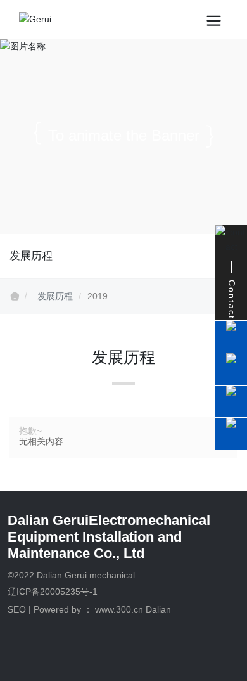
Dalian (158, 609)
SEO (17, 609)
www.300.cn (119, 609)
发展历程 (55, 296)
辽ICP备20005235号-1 (53, 592)
